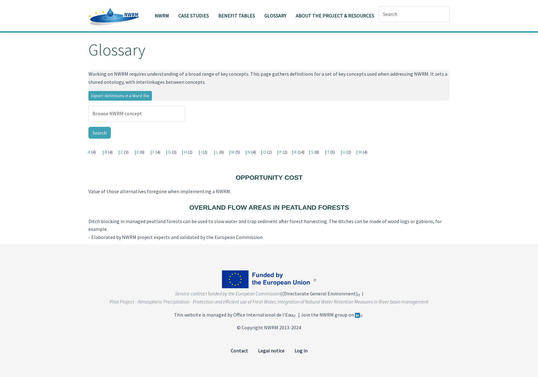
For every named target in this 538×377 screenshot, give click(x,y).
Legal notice (271, 350)
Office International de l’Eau (263, 315)
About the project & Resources (335, 15)
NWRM (162, 15)
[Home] (116, 15)
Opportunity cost (269, 177)
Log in (301, 350)
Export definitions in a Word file (120, 95)
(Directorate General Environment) (319, 293)
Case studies (193, 15)
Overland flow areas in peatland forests (269, 207)
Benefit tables (236, 15)
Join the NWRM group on (328, 315)
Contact (239, 350)
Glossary (275, 15)
